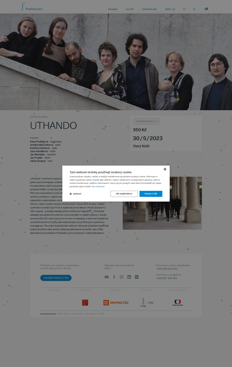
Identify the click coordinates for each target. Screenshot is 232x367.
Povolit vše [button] (151, 193)
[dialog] (116, 183)
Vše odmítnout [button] (124, 193)
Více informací (98, 186)
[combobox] (165, 169)
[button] (75, 193)
